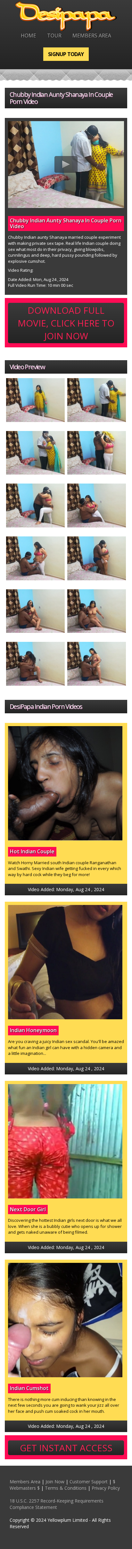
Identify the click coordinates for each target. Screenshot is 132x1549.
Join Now (54, 1482)
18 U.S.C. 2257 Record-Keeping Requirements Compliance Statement (56, 1504)
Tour (54, 35)
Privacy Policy (106, 1488)
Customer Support (89, 1482)
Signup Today (66, 54)
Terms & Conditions (66, 1488)
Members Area (91, 35)
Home (28, 35)
